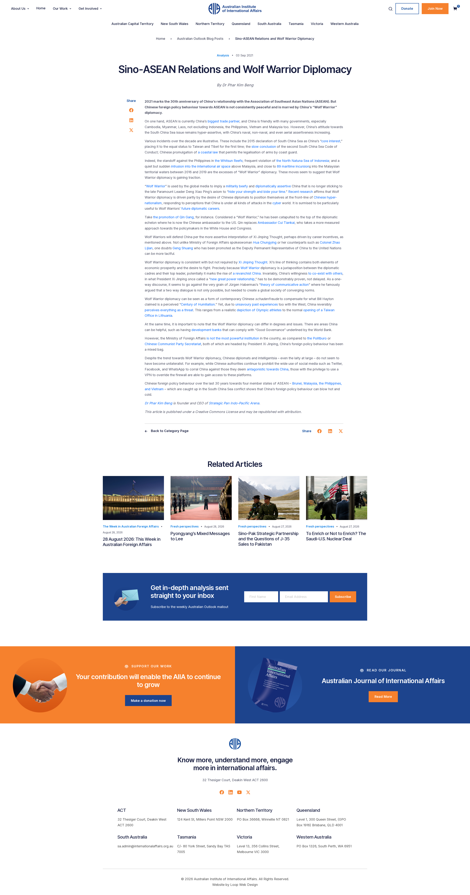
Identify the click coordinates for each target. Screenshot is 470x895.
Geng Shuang (183, 248)
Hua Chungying (264, 242)
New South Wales (174, 24)
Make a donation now (148, 701)
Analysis (223, 55)
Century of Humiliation (198, 304)
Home (41, 8)
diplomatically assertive (273, 186)
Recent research (300, 192)
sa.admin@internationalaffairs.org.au (145, 846)
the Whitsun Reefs (229, 161)
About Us (18, 8)
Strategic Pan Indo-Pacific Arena (234, 403)
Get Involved (88, 8)
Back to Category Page (169, 431)
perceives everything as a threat (169, 310)
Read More (383, 697)
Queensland (241, 24)
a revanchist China (247, 273)
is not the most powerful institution (232, 338)
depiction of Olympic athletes (259, 310)
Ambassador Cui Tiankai (276, 223)
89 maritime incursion (293, 166)
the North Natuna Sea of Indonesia (302, 161)
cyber (276, 203)
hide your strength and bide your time (256, 192)
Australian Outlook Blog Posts (200, 39)
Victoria (317, 24)
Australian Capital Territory (132, 24)
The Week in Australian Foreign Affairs (131, 526)
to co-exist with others (325, 273)
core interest (330, 141)
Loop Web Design (244, 885)
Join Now (435, 8)
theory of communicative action (285, 284)
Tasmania (296, 24)
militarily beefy (237, 186)
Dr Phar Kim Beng (158, 403)
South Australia (269, 24)
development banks (206, 330)
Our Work (60, 8)
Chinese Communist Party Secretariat (173, 344)
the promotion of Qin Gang (173, 217)
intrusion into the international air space (200, 166)
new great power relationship (232, 279)
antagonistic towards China (267, 369)
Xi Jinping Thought (252, 262)
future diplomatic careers (200, 208)
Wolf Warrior (155, 186)
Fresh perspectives (185, 526)
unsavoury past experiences (256, 304)
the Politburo (317, 338)
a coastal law (208, 152)
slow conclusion (264, 146)
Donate (407, 8)
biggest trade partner (223, 121)
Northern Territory (210, 24)
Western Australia (344, 24)
